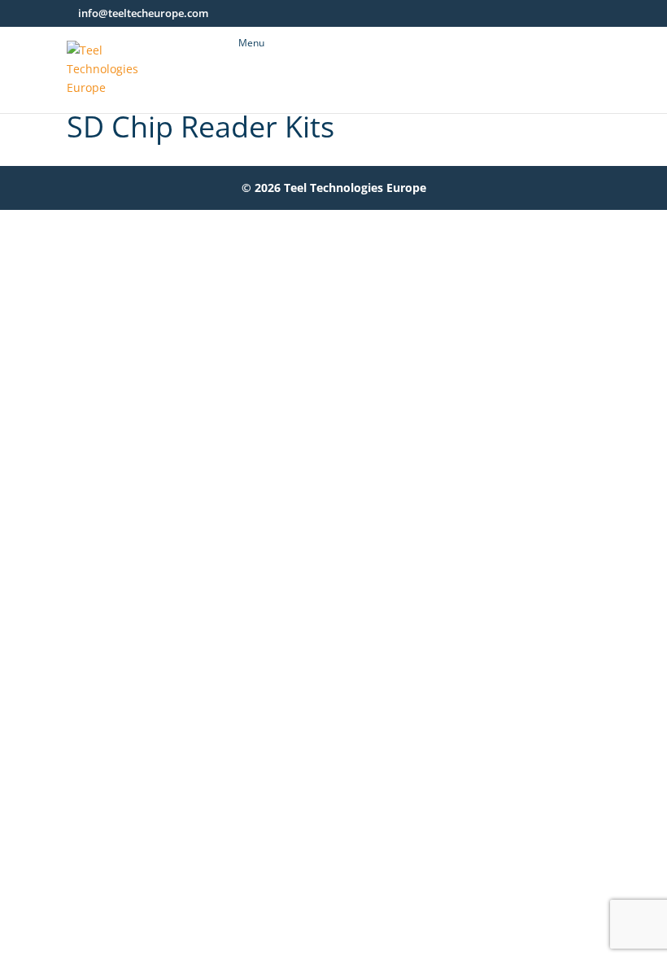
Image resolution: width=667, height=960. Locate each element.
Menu (251, 43)
